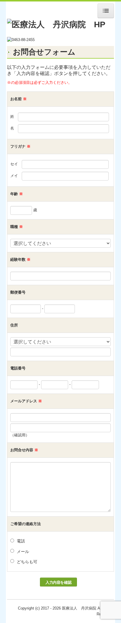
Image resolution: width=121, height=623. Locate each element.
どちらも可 (27, 561)
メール (23, 551)
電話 (21, 541)
